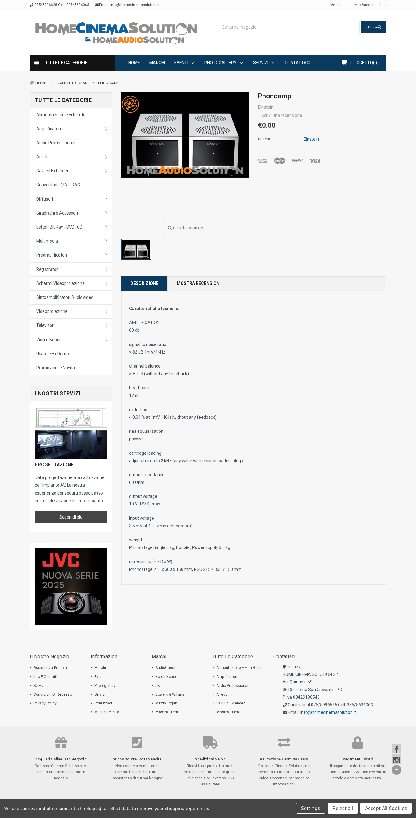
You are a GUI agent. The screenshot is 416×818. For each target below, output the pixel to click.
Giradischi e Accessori (57, 213)
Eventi (181, 62)
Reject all (343, 808)
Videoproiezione (52, 311)
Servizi (261, 62)
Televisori (45, 325)
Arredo (43, 156)
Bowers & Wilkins (169, 694)
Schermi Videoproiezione (60, 283)
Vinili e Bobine (49, 339)
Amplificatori (48, 128)
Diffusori (44, 199)
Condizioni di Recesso (52, 694)
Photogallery (221, 62)
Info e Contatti (45, 677)
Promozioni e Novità (55, 367)
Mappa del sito (106, 712)
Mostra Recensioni (199, 283)
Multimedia (47, 241)
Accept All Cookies (386, 808)
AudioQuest (165, 668)
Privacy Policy (45, 703)
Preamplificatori (51, 255)
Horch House (166, 677)
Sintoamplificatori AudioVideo (64, 297)
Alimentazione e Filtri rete (61, 114)
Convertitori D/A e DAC (58, 184)
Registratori (47, 269)
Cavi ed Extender (52, 170)
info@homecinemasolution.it (135, 5)
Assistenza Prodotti (50, 668)
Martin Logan (166, 703)
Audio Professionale (55, 142)
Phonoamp (108, 83)
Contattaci (297, 62)
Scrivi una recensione (281, 115)
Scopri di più (71, 517)
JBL (158, 685)
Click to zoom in (187, 227)
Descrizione (144, 283)
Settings (310, 808)
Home (134, 62)
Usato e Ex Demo (72, 83)
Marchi (157, 62)
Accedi (337, 5)
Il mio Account (364, 5)
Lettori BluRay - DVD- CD (59, 227)
